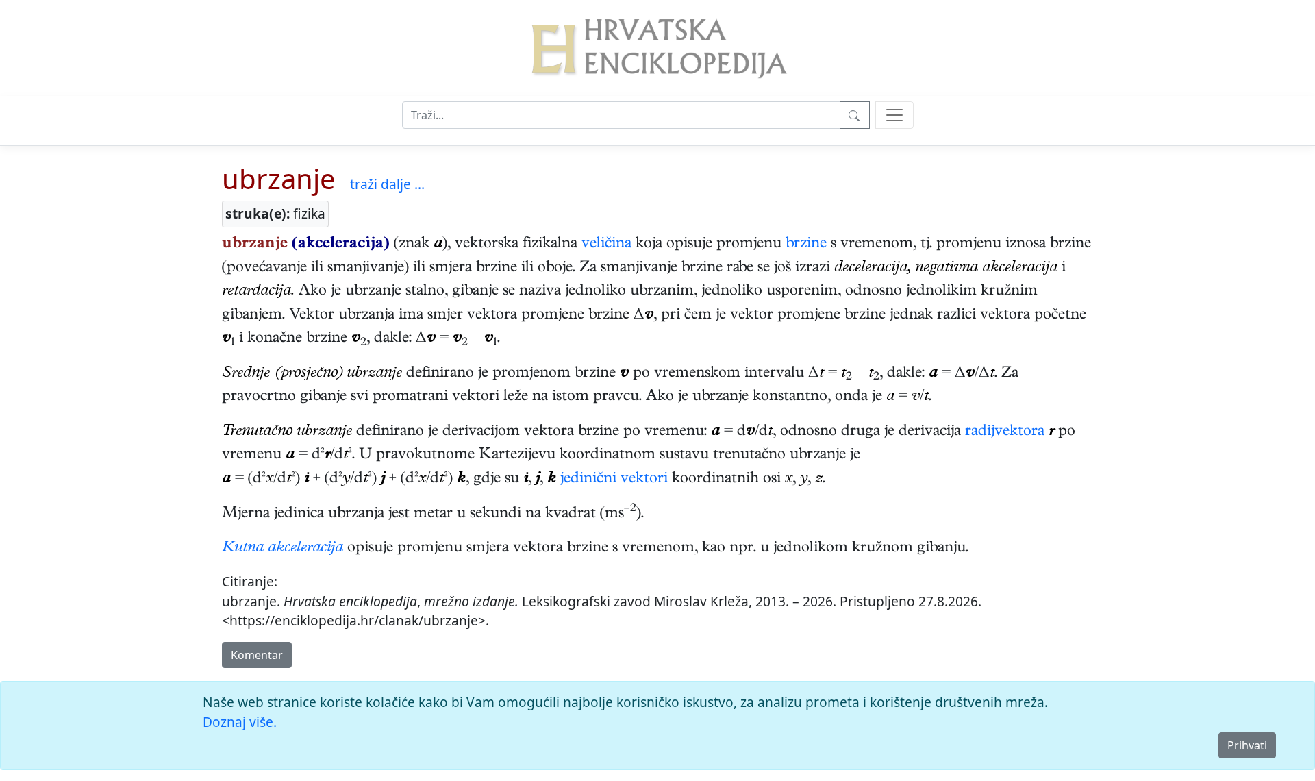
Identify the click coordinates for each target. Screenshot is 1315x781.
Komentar (257, 654)
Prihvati (1247, 745)
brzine (806, 244)
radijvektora (1004, 432)
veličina (606, 244)
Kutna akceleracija (282, 549)
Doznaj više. (240, 721)
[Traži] (855, 115)
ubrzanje (279, 178)
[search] (894, 115)
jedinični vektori (614, 479)
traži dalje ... (387, 184)
